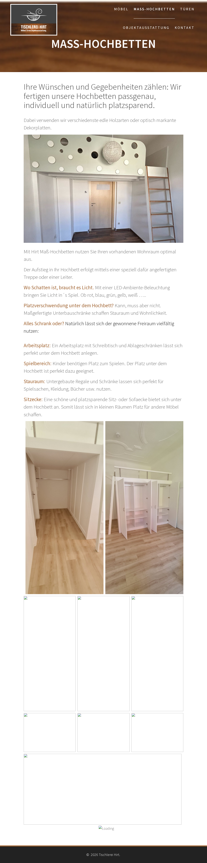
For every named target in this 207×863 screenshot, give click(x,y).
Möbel (121, 9)
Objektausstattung (146, 27)
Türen (187, 9)
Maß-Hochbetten (154, 9)
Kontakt (184, 27)
